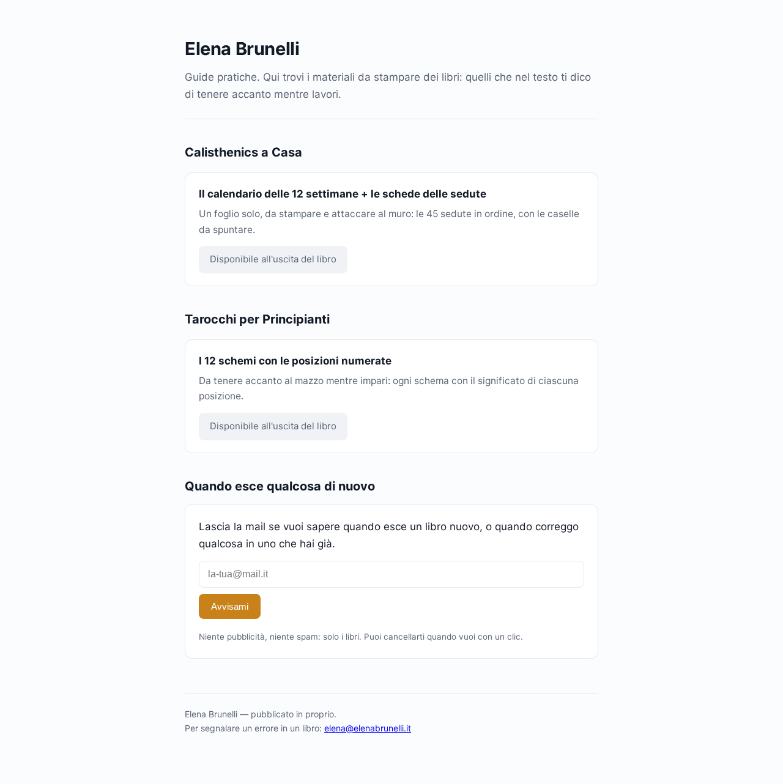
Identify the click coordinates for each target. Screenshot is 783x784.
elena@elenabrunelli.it (367, 728)
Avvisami (229, 606)
